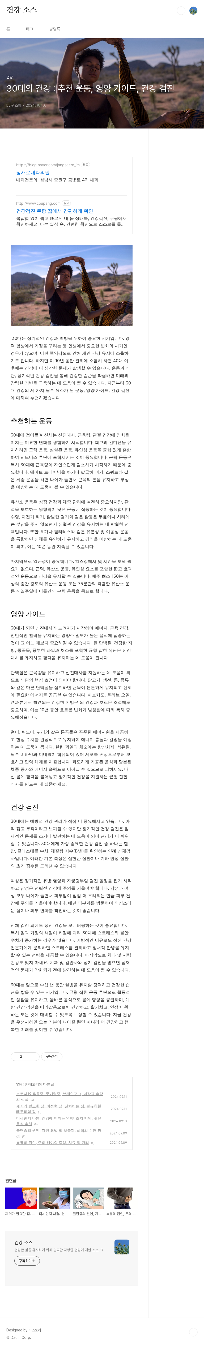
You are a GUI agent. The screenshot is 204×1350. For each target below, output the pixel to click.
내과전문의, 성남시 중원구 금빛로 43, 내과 (57, 179)
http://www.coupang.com (38, 203)
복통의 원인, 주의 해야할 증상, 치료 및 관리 (52, 1142)
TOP (193, 1332)
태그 (29, 29)
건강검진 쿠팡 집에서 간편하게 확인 (54, 211)
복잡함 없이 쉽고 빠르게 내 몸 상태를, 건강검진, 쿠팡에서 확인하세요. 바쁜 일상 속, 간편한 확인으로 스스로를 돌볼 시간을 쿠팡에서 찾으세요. (71, 221)
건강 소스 (21, 10)
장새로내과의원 (33, 172)
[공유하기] (27, 1057)
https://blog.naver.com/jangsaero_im (48, 164)
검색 (181, 11)
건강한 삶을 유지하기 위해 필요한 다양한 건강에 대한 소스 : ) (58, 1250)
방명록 (55, 29)
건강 (20, 1084)
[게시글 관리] (33, 1057)
